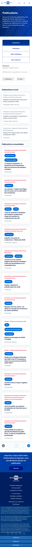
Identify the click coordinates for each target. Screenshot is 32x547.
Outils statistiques (16, 54)
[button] (29, 3)
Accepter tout (16, 537)
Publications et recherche (16, 501)
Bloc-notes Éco (16, 60)
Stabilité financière (16, 498)
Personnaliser (16, 545)
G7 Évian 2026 (16, 488)
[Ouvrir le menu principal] (2, 3)
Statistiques (16, 48)
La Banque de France (16, 490)
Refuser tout (16, 541)
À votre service (16, 493)
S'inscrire (16, 468)
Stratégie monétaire (16, 496)
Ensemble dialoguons (16, 485)
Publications (16, 43)
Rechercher (5, 66)
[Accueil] (16, 478)
